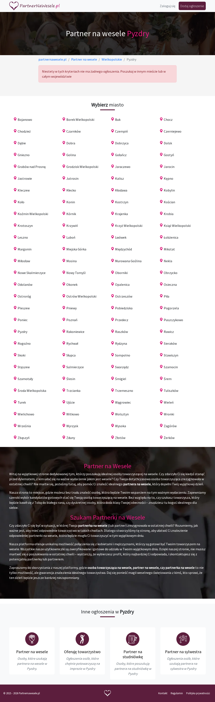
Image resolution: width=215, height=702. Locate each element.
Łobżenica (171, 237)
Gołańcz (121, 155)
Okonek (71, 284)
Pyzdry (22, 332)
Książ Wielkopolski (177, 225)
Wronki (169, 414)
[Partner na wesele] (34, 6)
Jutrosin (72, 178)
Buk (118, 119)
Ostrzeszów (123, 296)
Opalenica (122, 284)
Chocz (168, 119)
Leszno (23, 237)
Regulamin (177, 693)
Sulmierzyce (75, 367)
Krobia (168, 214)
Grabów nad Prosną (32, 167)
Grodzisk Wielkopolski (82, 167)
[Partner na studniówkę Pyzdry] (132, 639)
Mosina (71, 261)
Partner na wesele (32, 651)
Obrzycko (170, 273)
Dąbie (22, 143)
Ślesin (70, 379)
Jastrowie (25, 178)
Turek (22, 402)
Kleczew (24, 190)
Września (24, 426)
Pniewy (71, 308)
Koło (21, 202)
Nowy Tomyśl (76, 273)
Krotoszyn (25, 225)
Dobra (70, 143)
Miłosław (24, 261)
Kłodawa (121, 190)
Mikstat (169, 249)
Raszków (121, 332)
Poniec (23, 320)
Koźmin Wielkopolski (33, 214)
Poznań (71, 320)
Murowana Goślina (128, 261)
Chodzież (24, 131)
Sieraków (170, 343)
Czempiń (121, 131)
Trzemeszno (124, 390)
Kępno (168, 178)
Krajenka (121, 214)
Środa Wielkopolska (32, 390)
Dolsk (168, 143)
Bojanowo (25, 119)
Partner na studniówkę (133, 654)
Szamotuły (25, 379)
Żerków (169, 438)
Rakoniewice (75, 332)
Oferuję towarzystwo (82, 651)
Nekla (168, 261)
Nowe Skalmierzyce (32, 273)
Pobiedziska (123, 308)
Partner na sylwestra (183, 651)
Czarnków (73, 131)
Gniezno (24, 155)
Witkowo (72, 414)
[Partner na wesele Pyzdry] (32, 639)
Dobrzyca (121, 143)
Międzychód (123, 249)
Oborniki (121, 273)
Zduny (70, 438)
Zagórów (170, 426)
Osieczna (170, 284)
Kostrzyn (121, 202)
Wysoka (120, 426)
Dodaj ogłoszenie (192, 6)
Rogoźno (24, 343)
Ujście (70, 402)
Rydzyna (121, 343)
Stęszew (24, 367)
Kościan (169, 202)
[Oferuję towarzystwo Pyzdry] (82, 639)
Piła (166, 296)
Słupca (71, 355)
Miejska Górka (76, 249)
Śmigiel (120, 379)
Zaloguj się (167, 6)
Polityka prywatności (198, 693)
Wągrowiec (123, 402)
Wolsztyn (122, 414)
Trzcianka (73, 390)
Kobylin (169, 190)
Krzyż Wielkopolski (128, 225)
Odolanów (25, 284)
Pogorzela (171, 308)
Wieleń (169, 402)
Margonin (24, 249)
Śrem (168, 379)
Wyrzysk (72, 426)
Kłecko (71, 190)
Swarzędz (122, 367)
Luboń (70, 237)
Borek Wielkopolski (80, 119)
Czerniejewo (172, 131)
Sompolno (122, 355)
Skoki (21, 355)
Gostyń (169, 155)
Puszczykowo (173, 320)
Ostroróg (24, 296)
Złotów (120, 438)
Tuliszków (171, 390)
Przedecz (121, 320)
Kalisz (119, 178)
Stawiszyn (171, 355)
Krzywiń (72, 225)
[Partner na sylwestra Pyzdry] (183, 639)
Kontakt (162, 693)
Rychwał (72, 343)
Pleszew (24, 308)
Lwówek (120, 237)
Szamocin (171, 367)
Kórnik (71, 214)
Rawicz (169, 332)
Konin (70, 202)
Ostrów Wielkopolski (81, 296)
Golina (71, 155)
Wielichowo (26, 414)
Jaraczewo (122, 167)
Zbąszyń (24, 438)
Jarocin (169, 167)
